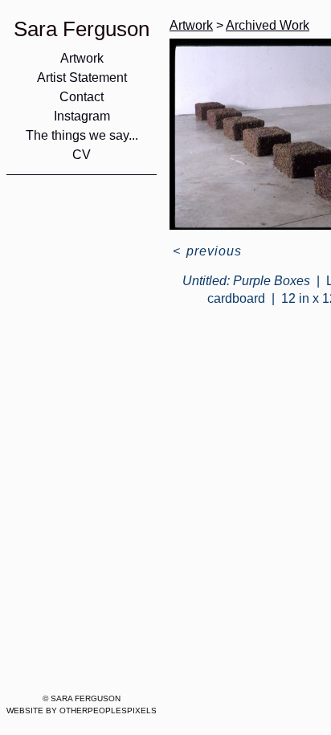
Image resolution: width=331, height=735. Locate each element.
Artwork (82, 58)
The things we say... (82, 135)
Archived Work (267, 25)
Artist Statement (82, 77)
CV (81, 154)
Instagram (82, 116)
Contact (81, 97)
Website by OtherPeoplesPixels (81, 710)
